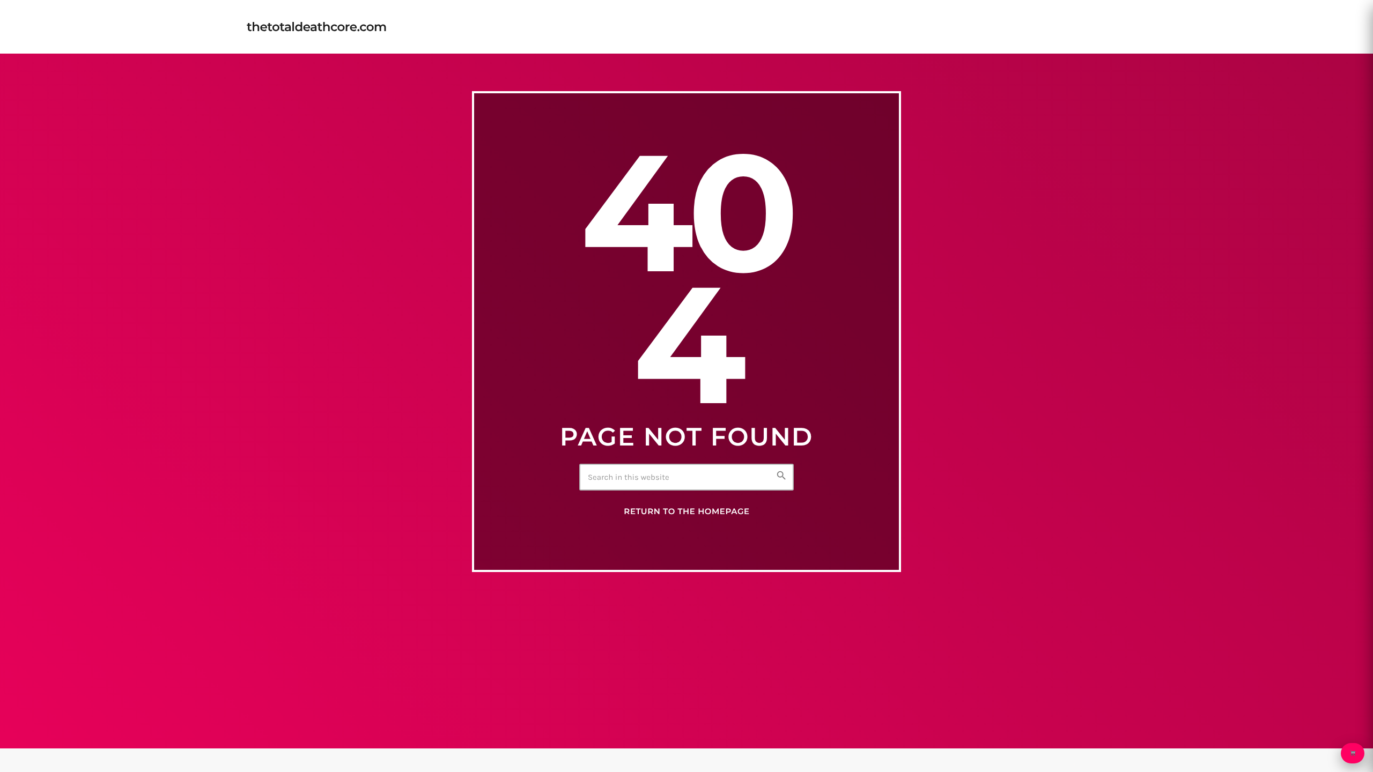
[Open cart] (1352, 753)
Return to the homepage (686, 511)
